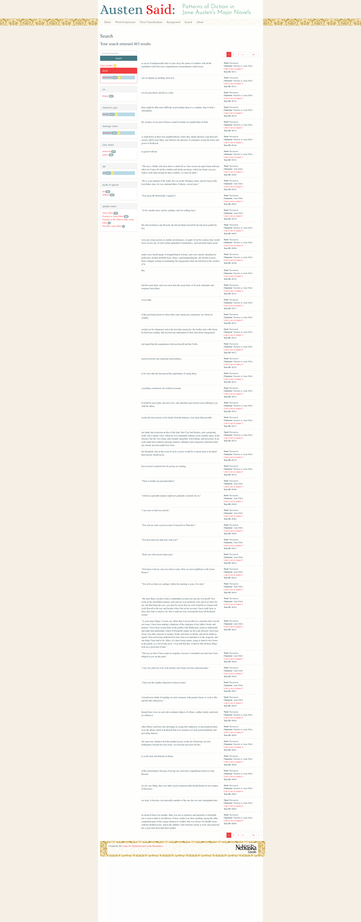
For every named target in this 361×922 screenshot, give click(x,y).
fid (103, 191)
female (105, 95)
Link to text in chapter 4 (233, 230)
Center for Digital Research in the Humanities (142, 845)
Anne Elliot (107, 212)
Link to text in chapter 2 (233, 68)
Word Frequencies (125, 22)
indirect (105, 194)
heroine (105, 114)
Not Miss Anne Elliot (111, 225)
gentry (105, 154)
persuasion (107, 77)
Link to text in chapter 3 (233, 171)
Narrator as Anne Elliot (112, 216)
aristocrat (106, 151)
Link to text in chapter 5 (233, 379)
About (199, 22)
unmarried (106, 132)
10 (253, 54)
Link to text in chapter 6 (233, 732)
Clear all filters (107, 65)
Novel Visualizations (151, 22)
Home (107, 22)
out (103, 172)
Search (188, 22)
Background (173, 22)
